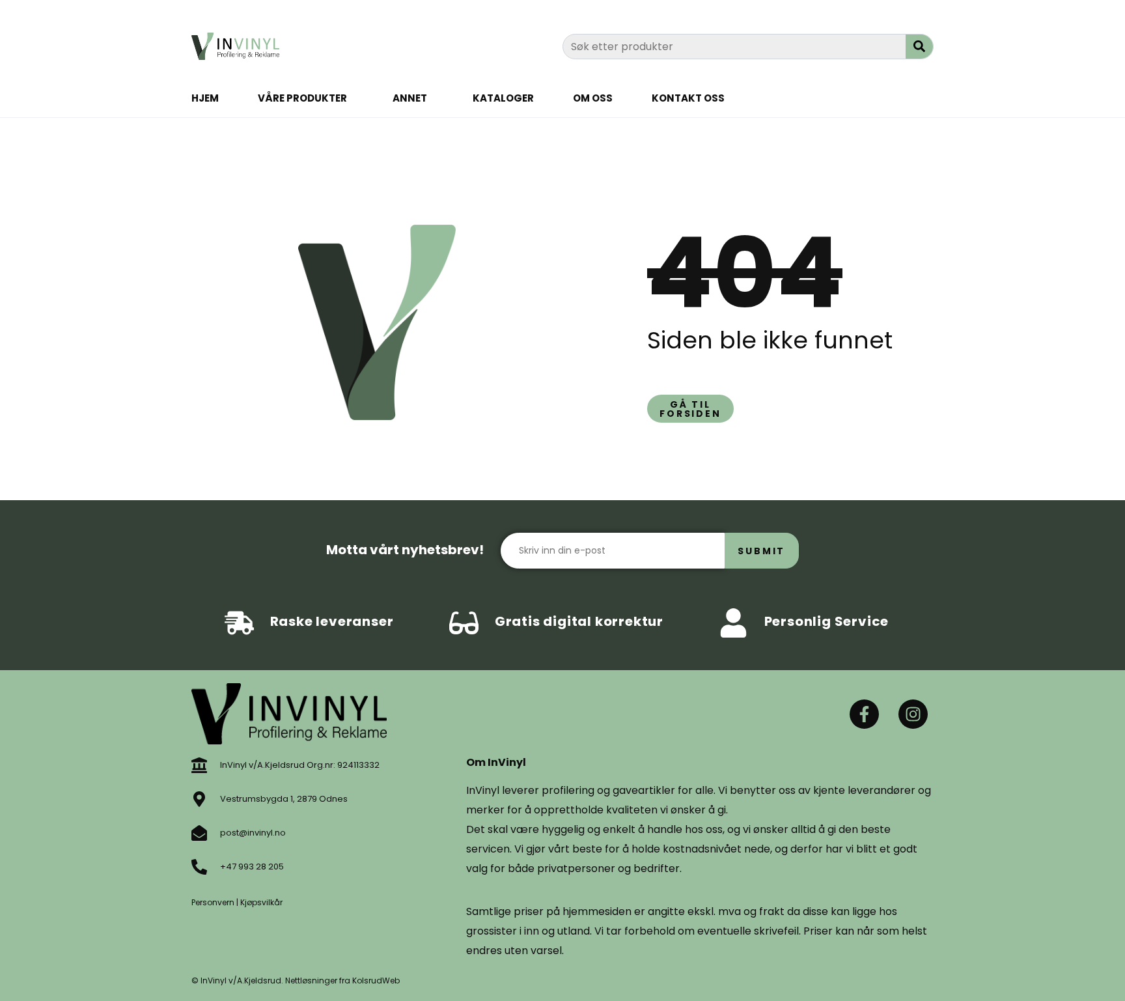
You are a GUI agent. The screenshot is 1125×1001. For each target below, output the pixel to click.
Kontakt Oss (688, 98)
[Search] (919, 47)
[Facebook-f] (864, 714)
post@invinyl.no (253, 832)
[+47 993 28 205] (199, 867)
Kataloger (503, 98)
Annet (410, 98)
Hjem (205, 98)
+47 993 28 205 (252, 866)
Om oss (593, 98)
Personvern (212, 902)
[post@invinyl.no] (199, 833)
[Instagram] (913, 714)
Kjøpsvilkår (261, 902)
